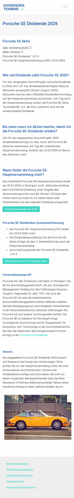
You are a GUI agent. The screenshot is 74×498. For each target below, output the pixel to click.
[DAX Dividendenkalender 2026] (14, 7)
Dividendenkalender (17, 464)
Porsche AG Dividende (33, 335)
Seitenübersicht (15, 481)
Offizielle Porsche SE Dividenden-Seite (26, 261)
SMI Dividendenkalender (20, 469)
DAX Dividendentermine (19, 475)
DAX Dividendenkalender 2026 (21, 209)
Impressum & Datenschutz (21, 487)
